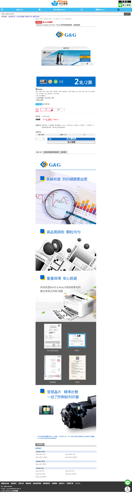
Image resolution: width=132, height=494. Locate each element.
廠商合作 (62, 483)
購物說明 (28, 483)
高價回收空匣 (5, 483)
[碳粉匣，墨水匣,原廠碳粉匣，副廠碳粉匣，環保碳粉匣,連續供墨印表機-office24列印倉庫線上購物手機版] (59, 6)
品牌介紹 (21, 483)
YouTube (77, 483)
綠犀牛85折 (28, 16)
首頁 (38, 19)
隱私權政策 (46, 483)
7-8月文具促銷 (20, 16)
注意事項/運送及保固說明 (51, 152)
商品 (19, 9)
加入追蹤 (71, 142)
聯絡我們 (13, 483)
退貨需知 (63, 152)
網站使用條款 (37, 483)
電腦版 (124, 2)
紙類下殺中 (36, 16)
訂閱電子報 (69, 483)
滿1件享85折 (46, 104)
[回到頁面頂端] (127, 492)
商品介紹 (39, 152)
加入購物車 (71, 139)
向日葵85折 (11, 16)
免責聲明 (54, 483)
